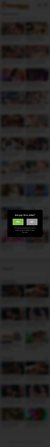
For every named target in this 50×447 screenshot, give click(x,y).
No (32, 222)
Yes (18, 222)
